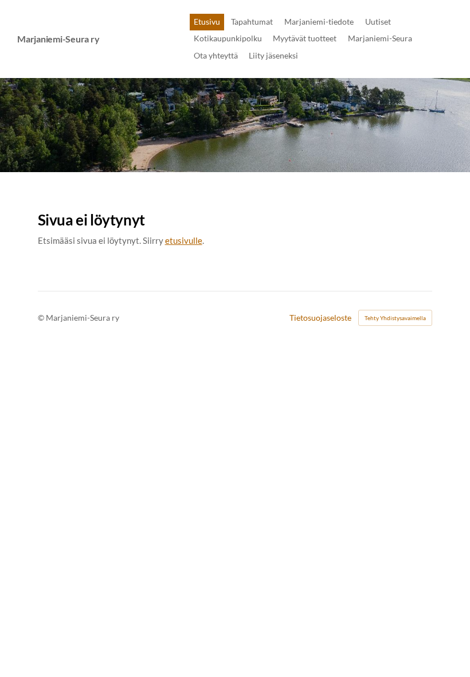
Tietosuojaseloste (320, 318)
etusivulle (183, 240)
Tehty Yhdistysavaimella (395, 317)
